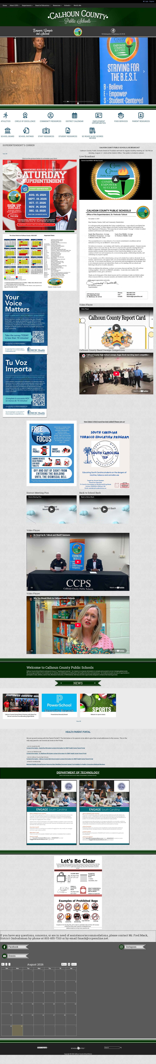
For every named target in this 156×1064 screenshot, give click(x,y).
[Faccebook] (113, 30)
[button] (11, 71)
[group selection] (3, 964)
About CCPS (14, 5)
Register (151, 1)
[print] (69, 964)
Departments (27, 5)
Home (5, 5)
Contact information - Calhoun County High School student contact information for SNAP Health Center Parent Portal (60, 759)
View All (5, 153)
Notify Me (77, 5)
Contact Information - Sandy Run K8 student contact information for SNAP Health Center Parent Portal (56, 748)
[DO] (78, 72)
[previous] (6, 964)
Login (146, 1)
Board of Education (42, 5)
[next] (9, 964)
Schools (67, 5)
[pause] (78, 103)
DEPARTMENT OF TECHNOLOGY (78, 772)
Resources (57, 5)
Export (64, 964)
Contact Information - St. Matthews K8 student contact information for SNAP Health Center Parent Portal (56, 753)
